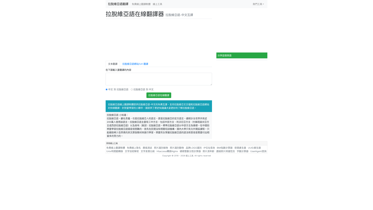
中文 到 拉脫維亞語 (118, 89)
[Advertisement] (159, 39)
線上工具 (157, 4)
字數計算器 (242, 151)
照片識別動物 (177, 147)
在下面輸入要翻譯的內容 (118, 69)
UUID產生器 (254, 147)
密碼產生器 (240, 147)
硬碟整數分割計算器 (190, 151)
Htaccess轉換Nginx (167, 151)
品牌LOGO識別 (194, 147)
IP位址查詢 (209, 147)
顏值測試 (147, 147)
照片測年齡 (208, 151)
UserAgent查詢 (258, 151)
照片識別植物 (161, 147)
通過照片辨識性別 (225, 151)
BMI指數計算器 (225, 147)
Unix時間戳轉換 (114, 151)
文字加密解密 (132, 151)
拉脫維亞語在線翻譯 (158, 95)
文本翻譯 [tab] (112, 63)
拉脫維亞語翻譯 (118, 4)
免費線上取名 (134, 147)
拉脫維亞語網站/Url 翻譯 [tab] (135, 63)
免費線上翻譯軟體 (141, 4)
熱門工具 (257, 4)
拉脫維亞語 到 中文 (143, 89)
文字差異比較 (148, 151)
